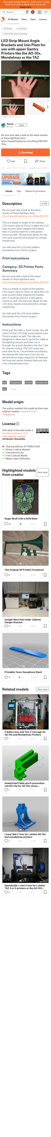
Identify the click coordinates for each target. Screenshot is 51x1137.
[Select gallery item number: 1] (24, 512)
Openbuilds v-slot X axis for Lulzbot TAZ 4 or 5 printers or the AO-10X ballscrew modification (25, 887)
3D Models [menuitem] (13, 19)
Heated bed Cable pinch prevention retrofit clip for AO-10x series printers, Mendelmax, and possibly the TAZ (24, 784)
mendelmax (41, 382)
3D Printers (22, 29)
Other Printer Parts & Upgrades (15, 34)
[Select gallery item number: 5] (29, 563)
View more (42, 472)
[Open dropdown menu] (49, 40)
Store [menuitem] (24, 19)
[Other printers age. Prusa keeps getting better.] (25, 179)
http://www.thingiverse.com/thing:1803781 (25, 216)
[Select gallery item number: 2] (26, 512)
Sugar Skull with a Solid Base (21, 518)
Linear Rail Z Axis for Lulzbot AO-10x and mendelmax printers (25, 835)
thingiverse (15, 382)
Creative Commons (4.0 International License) (15, 436)
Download (27, 152)
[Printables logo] (3, 19)
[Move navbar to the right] (48, 19)
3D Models (8, 29)
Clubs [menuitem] (33, 19)
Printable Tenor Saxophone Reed (23, 672)
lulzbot (28, 382)
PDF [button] (45, 203)
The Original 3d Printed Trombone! (24, 569)
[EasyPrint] (27, 11)
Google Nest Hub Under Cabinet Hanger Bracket (23, 621)
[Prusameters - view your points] (33, 12)
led (4, 382)
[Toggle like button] (6, 524)
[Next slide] (47, 106)
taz (4, 389)
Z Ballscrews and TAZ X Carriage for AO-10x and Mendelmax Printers (25, 733)
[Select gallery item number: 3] (25, 563)
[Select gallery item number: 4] (27, 563)
